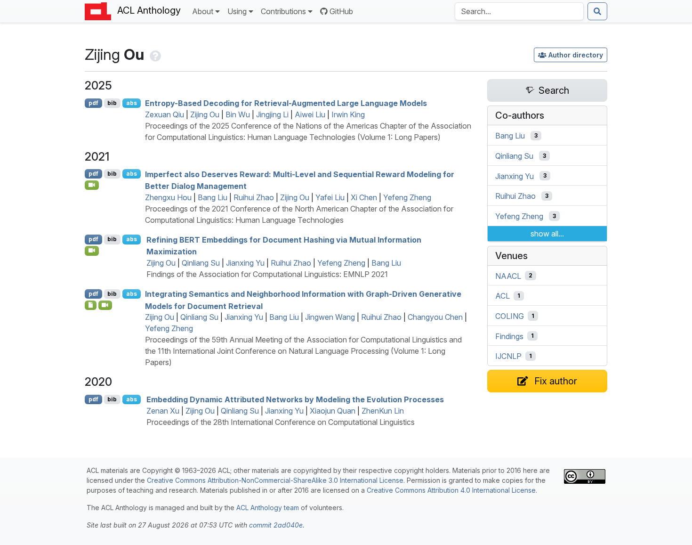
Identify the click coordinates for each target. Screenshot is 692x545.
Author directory (575, 55)
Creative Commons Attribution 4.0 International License (451, 490)
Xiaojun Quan (332, 410)
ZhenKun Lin (383, 410)
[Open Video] (92, 185)
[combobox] (519, 11)
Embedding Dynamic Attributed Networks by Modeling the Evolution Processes (295, 399)
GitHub (341, 11)
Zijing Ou (204, 114)
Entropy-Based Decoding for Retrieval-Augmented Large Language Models (286, 103)
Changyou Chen (435, 317)
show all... (547, 233)
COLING (509, 316)
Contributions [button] (283, 11)
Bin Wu (237, 114)
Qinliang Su (201, 263)
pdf (93, 102)
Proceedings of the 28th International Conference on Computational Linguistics (280, 422)
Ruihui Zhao (253, 197)
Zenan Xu (162, 410)
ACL (502, 296)
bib (112, 102)
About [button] (202, 11)
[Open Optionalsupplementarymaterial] (91, 305)
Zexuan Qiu (164, 114)
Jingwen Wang (330, 317)
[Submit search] (597, 11)
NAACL (508, 275)
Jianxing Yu (245, 263)
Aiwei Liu (310, 114)
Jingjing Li (272, 114)
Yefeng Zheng (407, 197)
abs (131, 102)
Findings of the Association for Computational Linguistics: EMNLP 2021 (267, 274)
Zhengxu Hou (168, 197)
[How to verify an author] (154, 54)
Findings (509, 336)
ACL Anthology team (267, 508)
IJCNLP (508, 356)
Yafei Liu (330, 197)
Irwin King (348, 114)
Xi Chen (364, 197)
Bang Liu (212, 197)
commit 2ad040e (276, 525)
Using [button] (237, 11)
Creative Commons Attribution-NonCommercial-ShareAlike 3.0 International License (275, 480)
